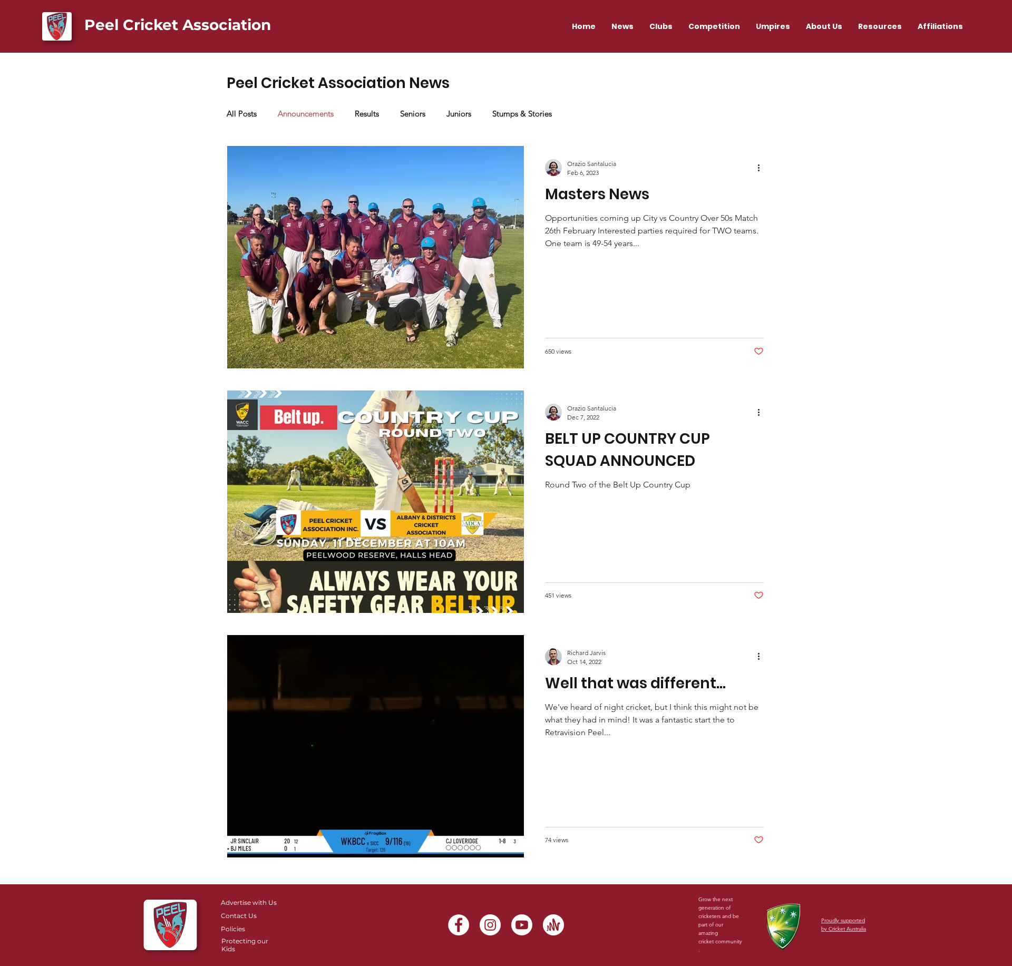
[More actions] (762, 167)
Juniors (458, 114)
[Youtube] (521, 924)
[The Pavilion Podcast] (553, 924)
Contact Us (239, 916)
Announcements (306, 114)
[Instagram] (490, 924)
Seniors (412, 114)
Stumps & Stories (522, 114)
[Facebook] (458, 924)
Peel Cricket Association (177, 25)
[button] (714, 26)
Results (367, 114)
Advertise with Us (249, 902)
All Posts (242, 114)
